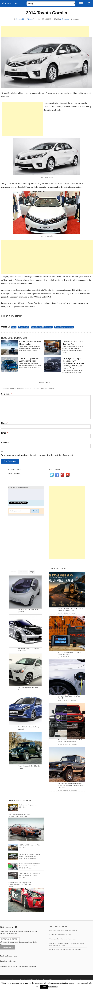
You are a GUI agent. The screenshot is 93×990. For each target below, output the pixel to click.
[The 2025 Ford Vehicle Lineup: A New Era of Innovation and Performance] (13, 857)
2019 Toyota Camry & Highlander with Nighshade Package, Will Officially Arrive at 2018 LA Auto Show (73, 363)
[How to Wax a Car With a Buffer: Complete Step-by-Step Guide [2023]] (13, 866)
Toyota (30, 19)
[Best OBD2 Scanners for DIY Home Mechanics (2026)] (67, 633)
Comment (6, 394)
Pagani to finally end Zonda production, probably (65, 949)
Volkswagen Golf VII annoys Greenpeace (62, 939)
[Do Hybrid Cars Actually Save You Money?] (67, 677)
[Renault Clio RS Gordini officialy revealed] (26, 709)
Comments (23, 572)
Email (4, 433)
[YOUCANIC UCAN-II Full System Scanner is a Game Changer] (13, 875)
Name (4, 423)
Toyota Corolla (23, 327)
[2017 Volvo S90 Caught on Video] (13, 847)
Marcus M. (20, 19)
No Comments (70, 613)
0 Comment (64, 19)
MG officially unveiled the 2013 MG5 (61, 935)
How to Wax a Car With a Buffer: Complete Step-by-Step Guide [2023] (29, 866)
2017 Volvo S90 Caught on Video (30, 845)
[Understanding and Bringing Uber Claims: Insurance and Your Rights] (26, 900)
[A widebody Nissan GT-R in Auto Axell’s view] (26, 631)
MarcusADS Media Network (70, 980)
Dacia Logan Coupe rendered (28, 805)
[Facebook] (57, 475)
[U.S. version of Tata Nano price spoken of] (26, 592)
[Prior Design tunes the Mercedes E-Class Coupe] (26, 829)
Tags (32, 572)
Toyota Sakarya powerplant (64, 327)
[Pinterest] (62, 475)
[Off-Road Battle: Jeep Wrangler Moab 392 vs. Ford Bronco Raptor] (67, 721)
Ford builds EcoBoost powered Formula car (63, 930)
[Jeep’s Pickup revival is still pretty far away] (26, 748)
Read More (53, 987)
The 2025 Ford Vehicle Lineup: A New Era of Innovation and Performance (29, 856)
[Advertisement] (45, 31)
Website (5, 442)
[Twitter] (52, 475)
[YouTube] (68, 475)
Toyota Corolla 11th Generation (41, 327)
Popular (13, 572)
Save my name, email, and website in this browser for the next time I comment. (37, 455)
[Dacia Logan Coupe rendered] (13, 807)
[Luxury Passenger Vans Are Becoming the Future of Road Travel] (67, 589)
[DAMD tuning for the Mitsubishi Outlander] (26, 670)
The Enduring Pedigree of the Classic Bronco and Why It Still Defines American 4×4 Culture (71, 785)
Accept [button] (43, 987)
